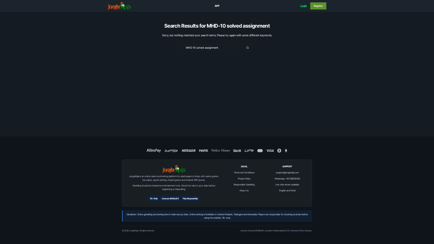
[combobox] (213, 47)
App (217, 5)
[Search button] (247, 47)
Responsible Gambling (244, 184)
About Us (244, 190)
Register (318, 5)
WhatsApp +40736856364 (287, 178)
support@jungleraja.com (287, 172)
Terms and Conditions (244, 172)
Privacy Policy (244, 178)
